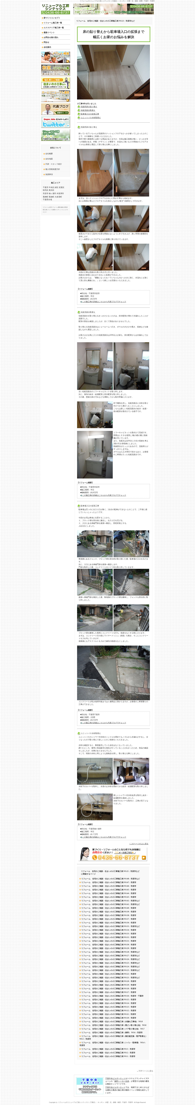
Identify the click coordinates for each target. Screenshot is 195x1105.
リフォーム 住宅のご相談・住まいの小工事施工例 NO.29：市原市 (108, 948)
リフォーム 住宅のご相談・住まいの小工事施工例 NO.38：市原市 (108, 915)
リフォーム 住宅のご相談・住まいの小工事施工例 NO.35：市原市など (110, 926)
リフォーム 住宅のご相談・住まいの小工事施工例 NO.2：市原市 (108, 1053)
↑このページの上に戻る (138, 844)
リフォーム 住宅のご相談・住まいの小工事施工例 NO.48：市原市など (110, 879)
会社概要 (49, 154)
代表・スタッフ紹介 (53, 164)
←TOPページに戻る (145, 1071)
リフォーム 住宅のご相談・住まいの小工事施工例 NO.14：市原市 (108, 1003)
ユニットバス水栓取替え (91, 118)
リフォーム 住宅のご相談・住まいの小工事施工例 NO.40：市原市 (108, 908)
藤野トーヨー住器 (121, 1081)
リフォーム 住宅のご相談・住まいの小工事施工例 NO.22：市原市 (108, 974)
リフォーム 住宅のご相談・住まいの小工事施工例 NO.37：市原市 (108, 919)
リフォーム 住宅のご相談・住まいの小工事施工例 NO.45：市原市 (108, 890)
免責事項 (49, 174)
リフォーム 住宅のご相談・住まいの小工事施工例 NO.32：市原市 (108, 937)
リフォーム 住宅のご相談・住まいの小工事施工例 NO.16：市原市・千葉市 (112, 996)
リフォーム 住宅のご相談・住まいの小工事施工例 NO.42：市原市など (110, 901)
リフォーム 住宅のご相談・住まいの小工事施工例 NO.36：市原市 (108, 923)
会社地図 (49, 159)
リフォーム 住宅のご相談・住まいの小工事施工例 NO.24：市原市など (110, 967)
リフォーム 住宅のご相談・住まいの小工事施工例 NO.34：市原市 (108, 930)
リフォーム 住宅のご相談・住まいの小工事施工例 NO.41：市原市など (110, 904)
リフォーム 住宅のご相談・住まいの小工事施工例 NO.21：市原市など (105, 21)
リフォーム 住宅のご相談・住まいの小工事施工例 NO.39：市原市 (108, 912)
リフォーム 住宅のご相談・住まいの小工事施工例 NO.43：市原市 (108, 897)
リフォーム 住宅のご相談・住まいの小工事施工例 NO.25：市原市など (110, 963)
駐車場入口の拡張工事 (90, 114)
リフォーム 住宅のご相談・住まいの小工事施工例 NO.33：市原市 (108, 934)
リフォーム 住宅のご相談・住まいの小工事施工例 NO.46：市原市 (108, 886)
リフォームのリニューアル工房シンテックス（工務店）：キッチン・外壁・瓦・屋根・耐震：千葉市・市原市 (117, 1)
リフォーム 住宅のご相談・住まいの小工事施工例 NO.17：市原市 (109, 992)
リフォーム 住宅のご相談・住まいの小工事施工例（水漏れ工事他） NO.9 (112, 1021)
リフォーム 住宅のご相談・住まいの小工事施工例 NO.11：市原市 (108, 1014)
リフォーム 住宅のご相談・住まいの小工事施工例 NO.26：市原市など (110, 959)
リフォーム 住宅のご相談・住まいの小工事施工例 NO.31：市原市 (108, 941)
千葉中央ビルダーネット (115, 1078)
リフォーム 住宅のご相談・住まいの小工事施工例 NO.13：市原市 (109, 1007)
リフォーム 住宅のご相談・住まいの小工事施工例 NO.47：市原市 (108, 882)
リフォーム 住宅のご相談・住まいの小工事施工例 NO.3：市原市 (108, 1049)
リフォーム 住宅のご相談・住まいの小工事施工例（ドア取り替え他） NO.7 (112, 1029)
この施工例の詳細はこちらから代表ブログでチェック (104, 302)
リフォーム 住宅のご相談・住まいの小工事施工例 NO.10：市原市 (108, 1018)
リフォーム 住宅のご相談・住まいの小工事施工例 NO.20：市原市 (108, 981)
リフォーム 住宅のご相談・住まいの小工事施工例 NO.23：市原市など (110, 970)
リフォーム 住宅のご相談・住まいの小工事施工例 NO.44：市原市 (108, 893)
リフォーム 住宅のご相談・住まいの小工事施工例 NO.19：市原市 (108, 985)
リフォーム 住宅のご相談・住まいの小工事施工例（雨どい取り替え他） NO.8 (113, 1025)
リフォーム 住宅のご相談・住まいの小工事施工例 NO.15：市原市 (108, 999)
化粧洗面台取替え (88, 110)
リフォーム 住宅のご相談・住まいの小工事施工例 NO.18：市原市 (109, 989)
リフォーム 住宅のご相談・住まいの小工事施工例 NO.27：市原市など (110, 956)
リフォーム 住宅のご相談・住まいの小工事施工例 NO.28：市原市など (110, 952)
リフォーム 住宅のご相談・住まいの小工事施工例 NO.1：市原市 (108, 1056)
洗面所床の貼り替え (89, 107)
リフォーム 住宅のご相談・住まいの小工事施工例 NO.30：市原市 (108, 945)
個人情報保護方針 (52, 169)
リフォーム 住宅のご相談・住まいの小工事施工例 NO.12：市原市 (108, 1010)
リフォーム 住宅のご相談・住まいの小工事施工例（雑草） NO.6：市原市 (112, 1032)
